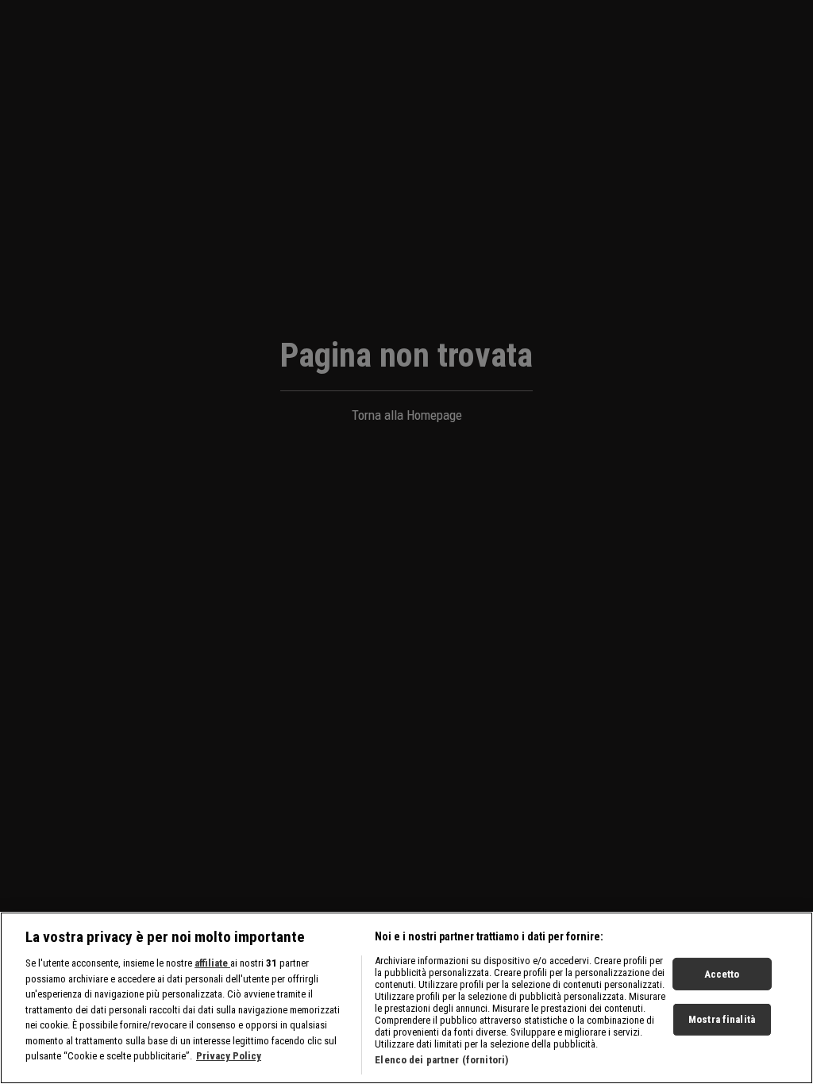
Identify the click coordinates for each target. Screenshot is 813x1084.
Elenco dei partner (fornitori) (441, 1060)
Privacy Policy (228, 1056)
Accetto (722, 973)
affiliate (212, 963)
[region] (406, 998)
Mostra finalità (721, 1019)
